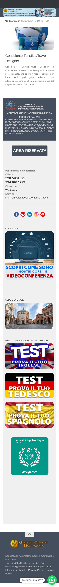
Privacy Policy (35, 570)
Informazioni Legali (15, 570)
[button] (52, 580)
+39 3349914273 (35, 563)
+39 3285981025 (18, 563)
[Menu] (55, 4)
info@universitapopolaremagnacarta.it (26, 197)
